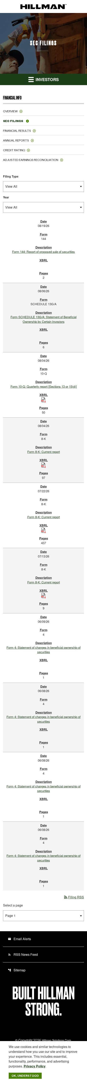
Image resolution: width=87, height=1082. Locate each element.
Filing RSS (73, 897)
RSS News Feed (23, 954)
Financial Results (17, 131)
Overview (10, 111)
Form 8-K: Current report (43, 451)
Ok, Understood (25, 1076)
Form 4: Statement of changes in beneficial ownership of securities (43, 649)
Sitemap (16, 970)
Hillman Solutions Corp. (57, 1040)
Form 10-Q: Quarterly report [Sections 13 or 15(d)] (44, 386)
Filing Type (10, 176)
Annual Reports (16, 140)
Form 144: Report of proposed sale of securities (43, 251)
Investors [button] (46, 79)
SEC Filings (13, 121)
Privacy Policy (35, 1066)
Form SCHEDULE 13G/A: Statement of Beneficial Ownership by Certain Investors (43, 319)
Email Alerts (19, 938)
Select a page (13, 905)
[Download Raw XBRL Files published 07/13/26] (43, 595)
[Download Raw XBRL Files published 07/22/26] (43, 530)
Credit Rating (14, 150)
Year (6, 197)
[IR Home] (43, 6)
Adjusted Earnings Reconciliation (30, 160)
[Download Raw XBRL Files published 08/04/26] (43, 399)
